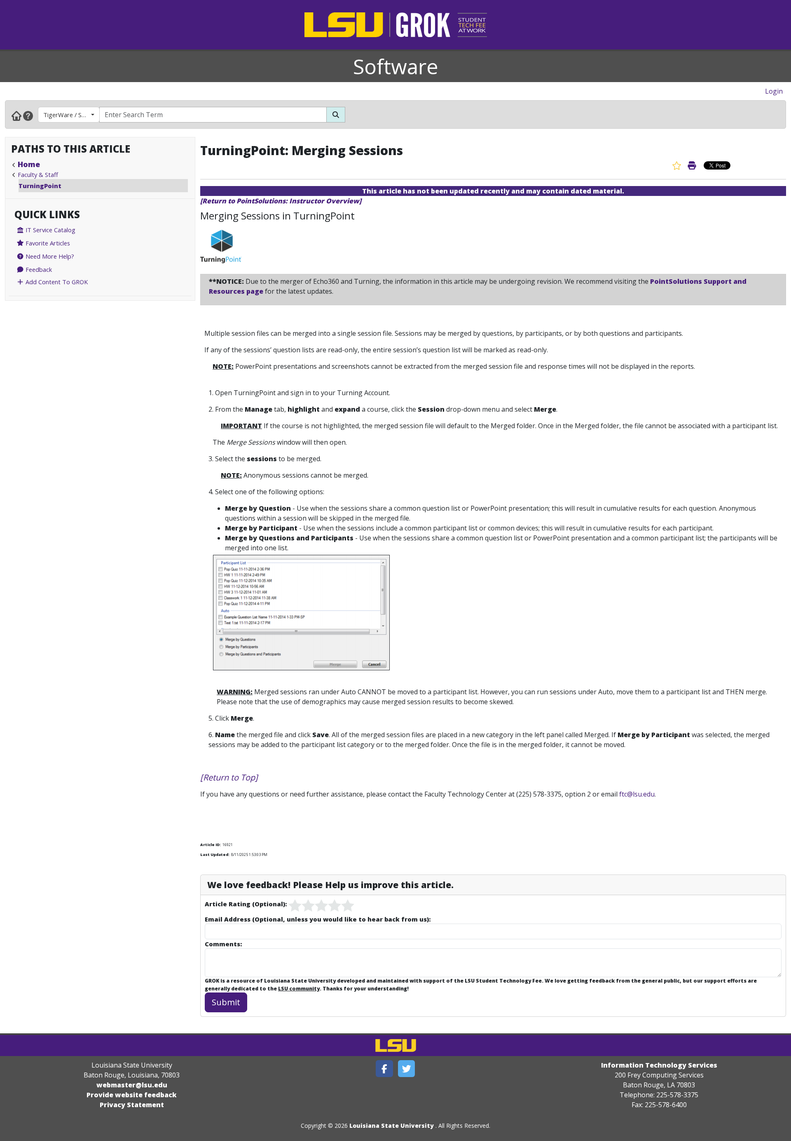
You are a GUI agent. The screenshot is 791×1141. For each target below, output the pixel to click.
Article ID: (210, 844)
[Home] (16, 115)
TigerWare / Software (71, 115)
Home (29, 164)
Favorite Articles (47, 243)
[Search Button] (335, 115)
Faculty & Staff (38, 174)
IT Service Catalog (49, 230)
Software (395, 66)
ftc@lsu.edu (637, 794)
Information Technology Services (659, 1065)
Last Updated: (214, 854)
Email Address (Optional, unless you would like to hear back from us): (318, 919)
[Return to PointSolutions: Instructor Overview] (280, 200)
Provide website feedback (132, 1094)
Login (774, 91)
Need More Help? (49, 256)
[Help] (28, 115)
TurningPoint (40, 186)
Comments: (223, 944)
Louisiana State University (391, 1125)
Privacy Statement (132, 1104)
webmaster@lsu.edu (131, 1084)
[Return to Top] (229, 777)
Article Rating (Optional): (246, 904)
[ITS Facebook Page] (384, 1068)
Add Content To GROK (56, 282)
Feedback (38, 269)
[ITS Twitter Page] (406, 1068)
